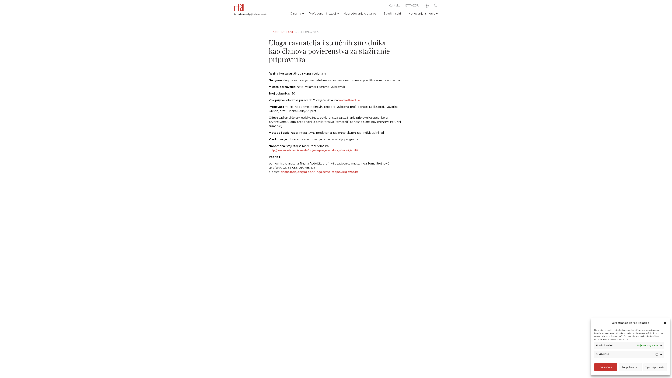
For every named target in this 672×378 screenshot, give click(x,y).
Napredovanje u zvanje (360, 13)
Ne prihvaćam (630, 367)
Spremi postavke (655, 367)
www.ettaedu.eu (350, 100)
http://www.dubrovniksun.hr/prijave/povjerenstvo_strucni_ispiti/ (313, 150)
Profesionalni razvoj (322, 13)
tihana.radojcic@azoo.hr (298, 172)
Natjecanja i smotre (421, 13)
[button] (665, 323)
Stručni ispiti (392, 13)
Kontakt (394, 5)
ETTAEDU (412, 5)
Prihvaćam (606, 367)
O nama (295, 13)
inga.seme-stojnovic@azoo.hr (337, 172)
